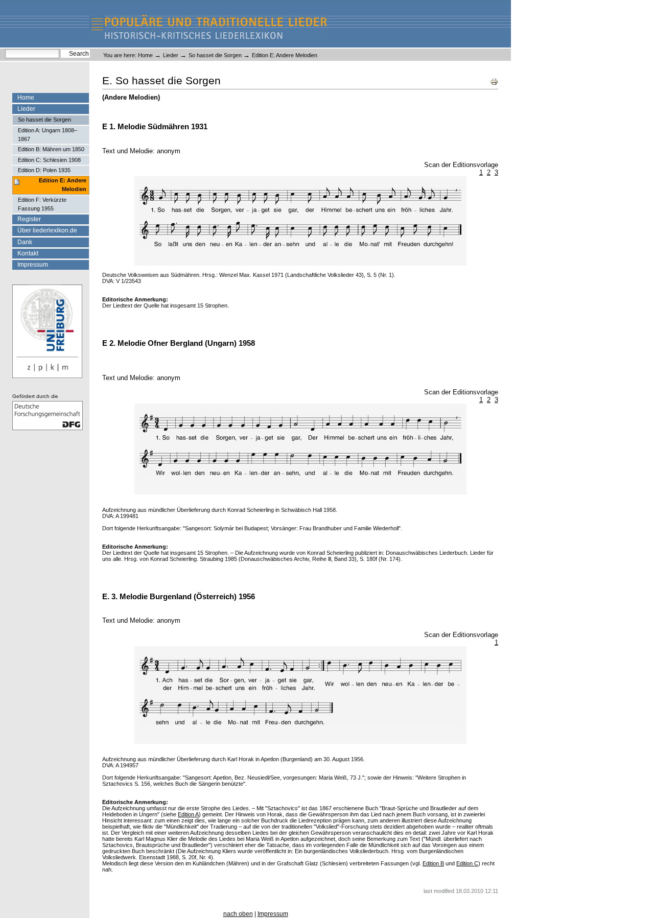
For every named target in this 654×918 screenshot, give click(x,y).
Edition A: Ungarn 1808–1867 (47, 134)
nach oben (238, 913)
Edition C (467, 863)
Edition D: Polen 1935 (44, 170)
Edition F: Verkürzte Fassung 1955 (42, 204)
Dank (24, 242)
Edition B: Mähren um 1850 (51, 149)
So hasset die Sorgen (215, 55)
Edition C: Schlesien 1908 (49, 160)
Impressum (32, 264)
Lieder (170, 55)
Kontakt (27, 253)
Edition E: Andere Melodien (62, 184)
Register (29, 219)
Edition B (433, 863)
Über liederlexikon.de (47, 230)
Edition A (188, 814)
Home (145, 55)
